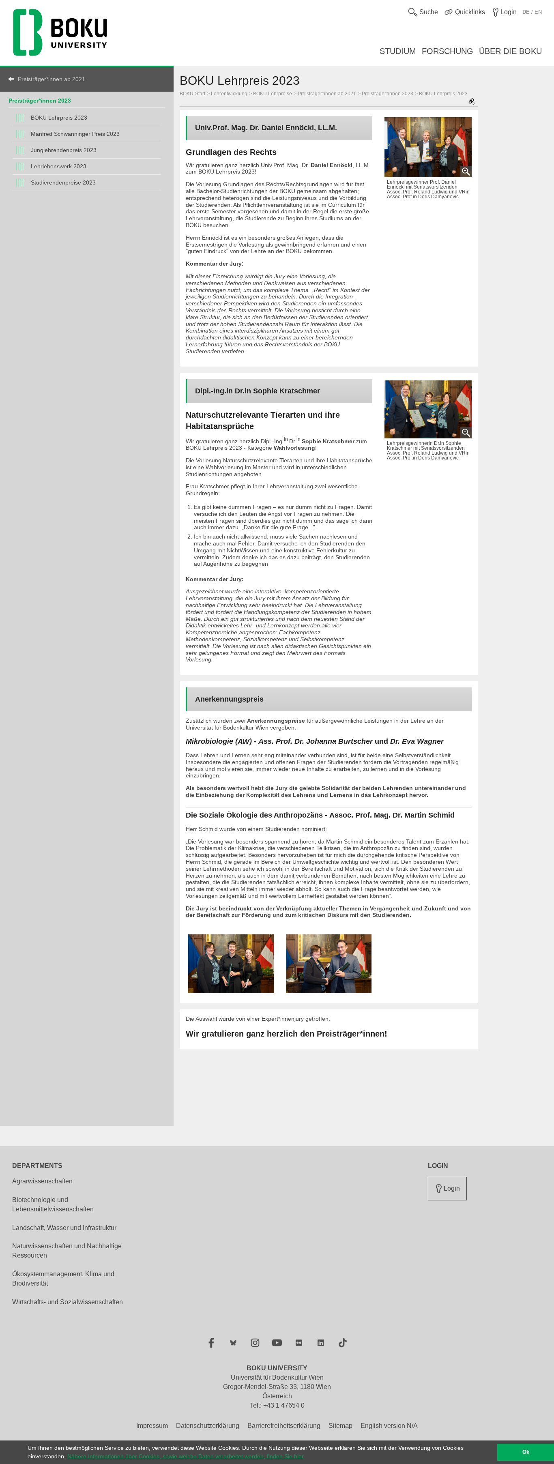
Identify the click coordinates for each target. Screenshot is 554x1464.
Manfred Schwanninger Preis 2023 (75, 134)
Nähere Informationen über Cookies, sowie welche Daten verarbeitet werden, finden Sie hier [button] (185, 1456)
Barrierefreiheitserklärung (283, 1425)
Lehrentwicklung (229, 94)
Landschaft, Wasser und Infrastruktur (64, 1227)
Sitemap (340, 1425)
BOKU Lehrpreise (272, 94)
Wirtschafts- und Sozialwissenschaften (67, 1302)
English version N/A (389, 1425)
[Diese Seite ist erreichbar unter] (472, 102)
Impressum (152, 1425)
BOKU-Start (192, 94)
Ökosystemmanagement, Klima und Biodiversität (63, 1279)
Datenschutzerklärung (207, 1425)
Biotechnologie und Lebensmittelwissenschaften (53, 1204)
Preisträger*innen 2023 (40, 100)
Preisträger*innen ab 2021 (51, 79)
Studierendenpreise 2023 (63, 182)
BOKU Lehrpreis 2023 (59, 117)
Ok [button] (525, 1452)
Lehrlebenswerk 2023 (58, 166)
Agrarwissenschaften (42, 1181)
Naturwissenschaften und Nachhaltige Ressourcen (67, 1251)
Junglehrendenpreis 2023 (64, 150)
